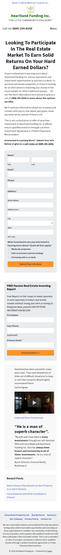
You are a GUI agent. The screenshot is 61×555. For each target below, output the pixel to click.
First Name (12, 315)
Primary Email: (15, 340)
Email (11, 169)
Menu (53, 29)
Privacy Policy (31, 519)
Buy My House (38, 515)
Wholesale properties (21, 249)
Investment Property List (17, 515)
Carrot (49, 551)
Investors (51, 515)
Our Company (16, 519)
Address (12, 191)
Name (11, 155)
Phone (11, 180)
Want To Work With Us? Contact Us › (30, 3)
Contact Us (46, 519)
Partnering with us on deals (23, 257)
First (9, 164)
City (9, 218)
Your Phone (13, 326)
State (10, 227)
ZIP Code (11, 237)
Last (33, 164)
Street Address (13, 200)
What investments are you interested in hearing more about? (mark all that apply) (30, 243)
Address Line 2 (13, 209)
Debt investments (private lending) (27, 253)
